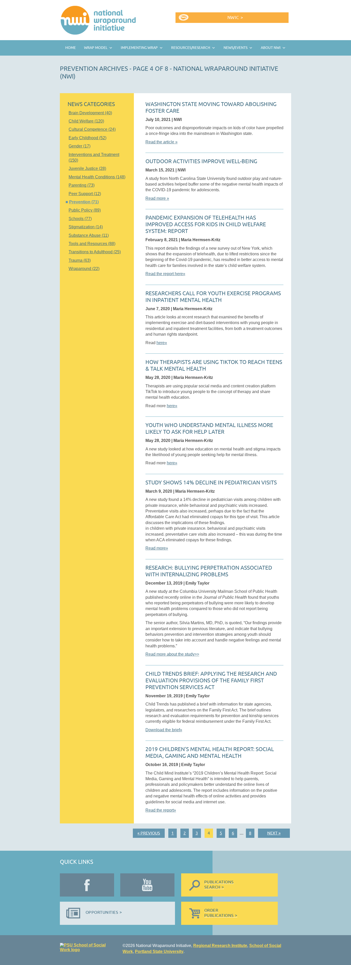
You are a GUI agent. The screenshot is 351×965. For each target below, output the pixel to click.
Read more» (156, 548)
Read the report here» (165, 274)
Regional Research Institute (220, 945)
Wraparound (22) (84, 268)
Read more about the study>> (172, 654)
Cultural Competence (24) (92, 129)
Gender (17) (79, 146)
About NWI (271, 48)
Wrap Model (95, 48)
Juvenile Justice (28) (87, 168)
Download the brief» (163, 730)
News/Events (235, 48)
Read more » (157, 198)
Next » (274, 833)
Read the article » (161, 142)
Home (70, 48)
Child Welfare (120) (86, 121)
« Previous (148, 833)
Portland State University (159, 951)
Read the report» (160, 810)
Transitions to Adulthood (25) (95, 252)
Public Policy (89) (85, 210)
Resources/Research (190, 48)
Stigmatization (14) (86, 227)
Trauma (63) (80, 260)
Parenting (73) (82, 185)
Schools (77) (80, 218)
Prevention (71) (84, 202)
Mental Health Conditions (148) (97, 177)
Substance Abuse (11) (89, 235)
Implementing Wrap (139, 48)
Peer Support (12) (85, 194)
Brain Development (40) (90, 113)
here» (161, 343)
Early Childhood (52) (87, 138)
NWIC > (235, 17)
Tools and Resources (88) (92, 243)
